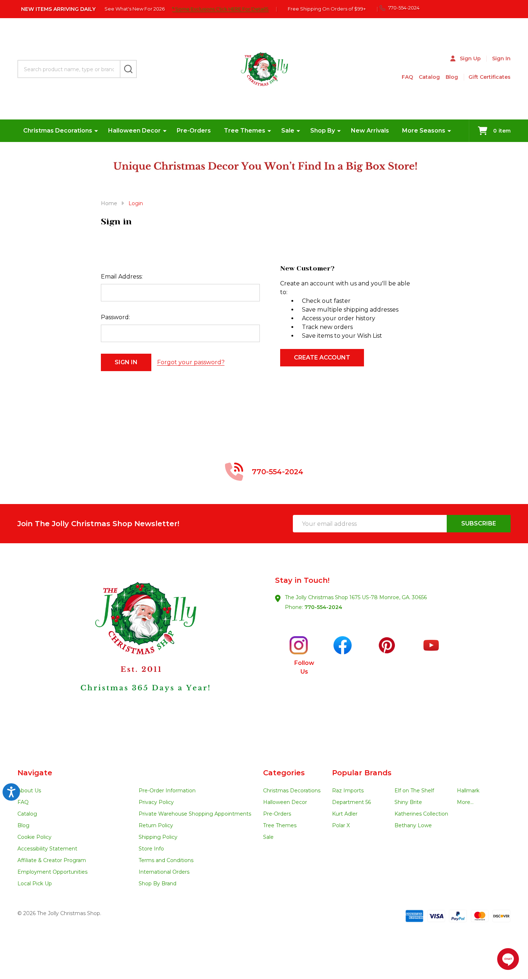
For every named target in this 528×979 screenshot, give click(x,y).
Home (109, 203)
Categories (284, 772)
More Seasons (423, 130)
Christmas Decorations (57, 130)
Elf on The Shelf (414, 790)
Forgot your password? (191, 362)
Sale (287, 130)
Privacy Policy (156, 802)
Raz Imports (348, 790)
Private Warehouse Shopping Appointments (195, 814)
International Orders (164, 872)
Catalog (429, 77)
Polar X (341, 825)
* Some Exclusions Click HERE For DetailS (220, 9)
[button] (141, 656)
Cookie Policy (34, 837)
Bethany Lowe (413, 825)
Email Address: (122, 276)
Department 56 (351, 802)
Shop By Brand (157, 883)
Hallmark (468, 790)
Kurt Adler (344, 814)
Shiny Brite (408, 802)
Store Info (151, 848)
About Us (29, 790)
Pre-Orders (194, 130)
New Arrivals (370, 130)
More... (465, 802)
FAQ (407, 77)
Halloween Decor (134, 130)
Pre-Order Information (167, 790)
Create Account (322, 357)
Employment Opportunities (52, 872)
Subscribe (478, 523)
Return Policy (156, 825)
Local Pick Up (34, 883)
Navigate (34, 772)
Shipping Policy (158, 837)
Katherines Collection (421, 814)
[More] (96, 131)
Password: (115, 317)
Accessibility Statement (47, 848)
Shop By (322, 130)
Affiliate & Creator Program (51, 860)
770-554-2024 (323, 607)
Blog (452, 77)
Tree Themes (244, 130)
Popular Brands (362, 772)
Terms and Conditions (166, 860)
